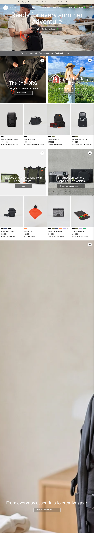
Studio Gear (57, 7)
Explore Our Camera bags (45, 29)
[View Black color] (2, 228)
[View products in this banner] (42, 60)
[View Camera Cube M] (35, 119)
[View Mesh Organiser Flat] (58, 211)
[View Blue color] (5, 228)
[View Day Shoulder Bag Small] (82, 119)
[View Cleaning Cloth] (35, 211)
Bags (33, 7)
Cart (89, 7)
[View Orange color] (60, 228)
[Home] (9, 7)
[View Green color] (53, 136)
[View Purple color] (64, 228)
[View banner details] (23, 79)
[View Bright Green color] (84, 228)
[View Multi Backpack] (58, 119)
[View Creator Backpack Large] (11, 119)
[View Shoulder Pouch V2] (11, 211)
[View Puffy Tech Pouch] (82, 211)
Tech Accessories (44, 7)
